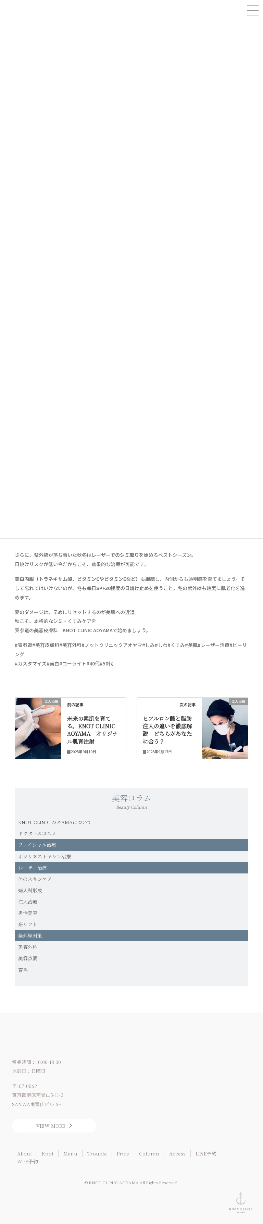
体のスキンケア (35, 879)
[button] (54, 1126)
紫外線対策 (30, 935)
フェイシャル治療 (37, 844)
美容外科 (27, 946)
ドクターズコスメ (37, 833)
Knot (47, 1153)
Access (177, 1153)
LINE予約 (206, 1153)
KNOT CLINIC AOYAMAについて (55, 822)
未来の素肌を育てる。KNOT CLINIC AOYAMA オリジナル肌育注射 (92, 729)
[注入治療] (38, 719)
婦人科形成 (30, 890)
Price (123, 1153)
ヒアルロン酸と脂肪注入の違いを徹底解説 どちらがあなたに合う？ (167, 729)
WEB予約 (27, 1161)
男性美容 (27, 912)
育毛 (23, 969)
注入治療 (27, 901)
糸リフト (27, 924)
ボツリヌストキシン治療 (44, 856)
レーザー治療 (32, 867)
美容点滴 (27, 958)
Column (149, 1153)
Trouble (97, 1153)
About (24, 1153)
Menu (70, 1153)
